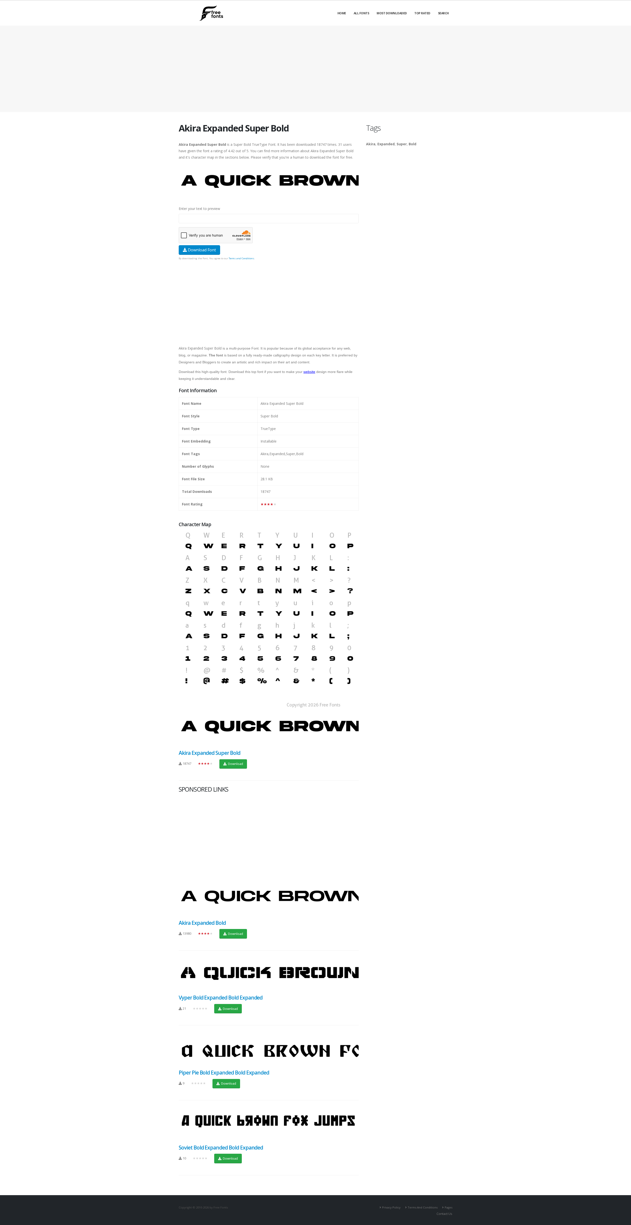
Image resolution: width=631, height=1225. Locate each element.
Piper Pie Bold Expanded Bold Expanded (224, 1072)
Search (443, 13)
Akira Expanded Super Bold (209, 752)
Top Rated (422, 13)
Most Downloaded (392, 13)
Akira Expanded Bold (202, 922)
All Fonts (361, 13)
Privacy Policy (391, 1207)
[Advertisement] (269, 296)
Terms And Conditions (423, 1207)
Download (235, 763)
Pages (448, 1207)
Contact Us (444, 1214)
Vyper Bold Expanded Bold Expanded (221, 997)
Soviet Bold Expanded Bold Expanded (221, 1147)
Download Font (201, 250)
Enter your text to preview (199, 208)
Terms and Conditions (241, 258)
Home (341, 13)
